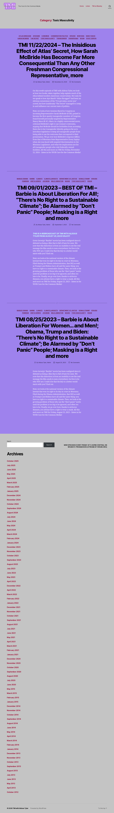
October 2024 (13, 504)
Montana (80, 36)
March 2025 (12, 483)
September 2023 (14, 560)
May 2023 (11, 577)
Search (9, 441)
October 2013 (12, 762)
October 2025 (13, 461)
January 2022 (12, 603)
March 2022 (12, 594)
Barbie (32, 178)
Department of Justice (68, 178)
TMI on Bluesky (97, 6)
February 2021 (13, 650)
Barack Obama (22, 178)
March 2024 (12, 534)
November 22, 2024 (61, 82)
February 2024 (13, 538)
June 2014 (11, 728)
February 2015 (13, 698)
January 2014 (12, 749)
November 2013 (13, 758)
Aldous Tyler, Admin (43, 82)
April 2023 (11, 581)
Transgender (61, 38)
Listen (88, 6)
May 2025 (11, 474)
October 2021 (12, 616)
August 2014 (12, 723)
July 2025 (11, 465)
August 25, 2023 (61, 362)
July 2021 (11, 629)
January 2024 (13, 543)
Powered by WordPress (38, 808)
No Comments (76, 82)
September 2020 (14, 672)
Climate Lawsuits (51, 178)
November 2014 (13, 710)
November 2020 (14, 663)
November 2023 (13, 551)
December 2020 (14, 659)
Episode (72, 36)
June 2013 (11, 779)
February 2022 (13, 599)
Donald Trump (84, 178)
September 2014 (14, 719)
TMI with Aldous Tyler (20, 808)
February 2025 (13, 487)
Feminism (25, 181)
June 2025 (11, 470)
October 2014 (12, 715)
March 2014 (12, 741)
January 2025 (12, 491)
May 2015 (11, 689)
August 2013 (12, 771)
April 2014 (11, 736)
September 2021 (14, 620)
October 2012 (12, 792)
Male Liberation (57, 181)
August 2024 (12, 513)
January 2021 (12, 655)
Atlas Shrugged (25, 36)
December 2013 (13, 753)
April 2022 (11, 590)
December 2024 (14, 495)
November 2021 (13, 612)
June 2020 (11, 685)
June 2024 (11, 521)
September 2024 (14, 508)
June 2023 (11, 573)
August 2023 (12, 564)
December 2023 (13, 547)
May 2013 (11, 784)
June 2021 (11, 633)
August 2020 (12, 676)
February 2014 (13, 745)
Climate (39, 178)
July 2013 (11, 775)
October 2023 (13, 556)
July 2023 (11, 569)
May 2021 (11, 637)
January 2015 (12, 702)
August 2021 (12, 624)
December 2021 (13, 607)
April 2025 (11, 478)
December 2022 (13, 586)
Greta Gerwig (35, 181)
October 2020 (13, 667)
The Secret (35, 38)
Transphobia (73, 38)
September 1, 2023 (61, 224)
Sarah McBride (23, 38)
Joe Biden (46, 181)
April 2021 (11, 642)
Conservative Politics (59, 36)
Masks (67, 181)
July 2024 (11, 517)
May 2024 (11, 526)
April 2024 (11, 530)
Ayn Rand (36, 36)
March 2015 (12, 693)
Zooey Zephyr (91, 38)
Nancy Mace (90, 36)
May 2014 (11, 732)
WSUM (82, 38)
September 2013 (14, 766)
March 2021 (12, 646)
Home (82, 6)
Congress (45, 36)
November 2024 (14, 500)
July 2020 (11, 680)
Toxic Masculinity (48, 38)
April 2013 (11, 788)
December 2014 (13, 706)
